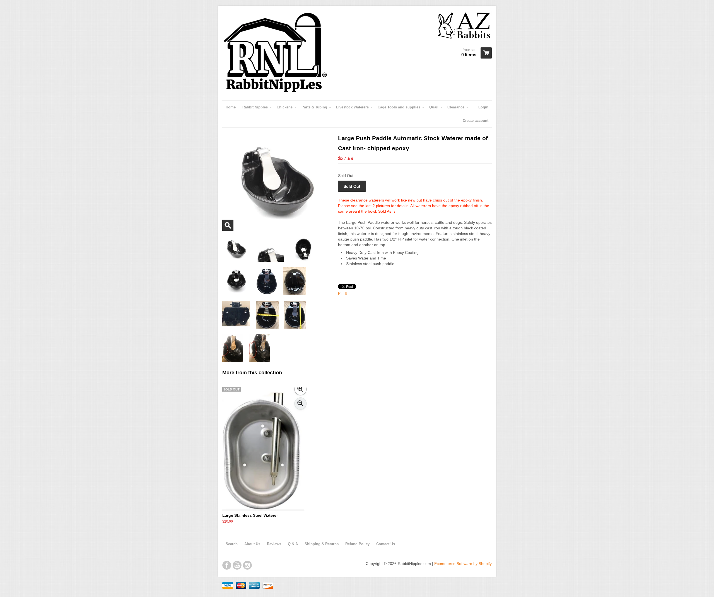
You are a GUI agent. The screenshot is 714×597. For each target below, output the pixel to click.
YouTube (237, 565)
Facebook (226, 565)
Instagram (247, 565)
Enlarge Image (227, 225)
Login (483, 107)
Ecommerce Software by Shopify (463, 563)
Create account (475, 120)
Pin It (342, 293)
